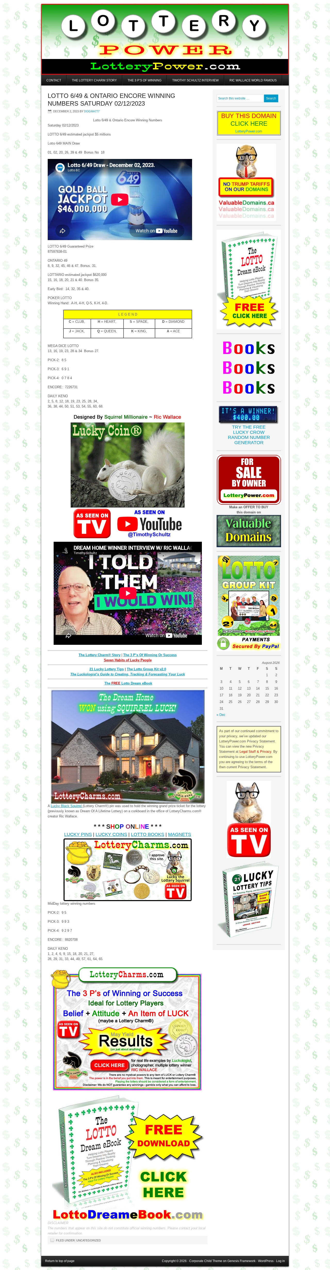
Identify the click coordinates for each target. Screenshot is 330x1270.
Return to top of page (60, 1261)
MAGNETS (179, 834)
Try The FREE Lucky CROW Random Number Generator (249, 435)
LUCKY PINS (78, 834)
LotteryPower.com (248, 131)
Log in (280, 1261)
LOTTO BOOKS (147, 834)
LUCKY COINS (111, 834)
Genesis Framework (241, 1261)
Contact (53, 80)
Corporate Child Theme (205, 1261)
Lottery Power (165, 39)
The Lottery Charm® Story (99, 655)
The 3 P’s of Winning (144, 80)
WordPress (266, 1261)
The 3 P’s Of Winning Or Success (150, 655)
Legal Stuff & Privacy (255, 751)
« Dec (221, 715)
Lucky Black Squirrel (67, 806)
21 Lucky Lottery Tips (106, 669)
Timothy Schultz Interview (195, 80)
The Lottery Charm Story (94, 80)
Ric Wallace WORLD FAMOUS (253, 80)
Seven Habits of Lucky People (128, 660)
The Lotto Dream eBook (128, 683)
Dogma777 (92, 111)
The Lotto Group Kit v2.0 (146, 669)
